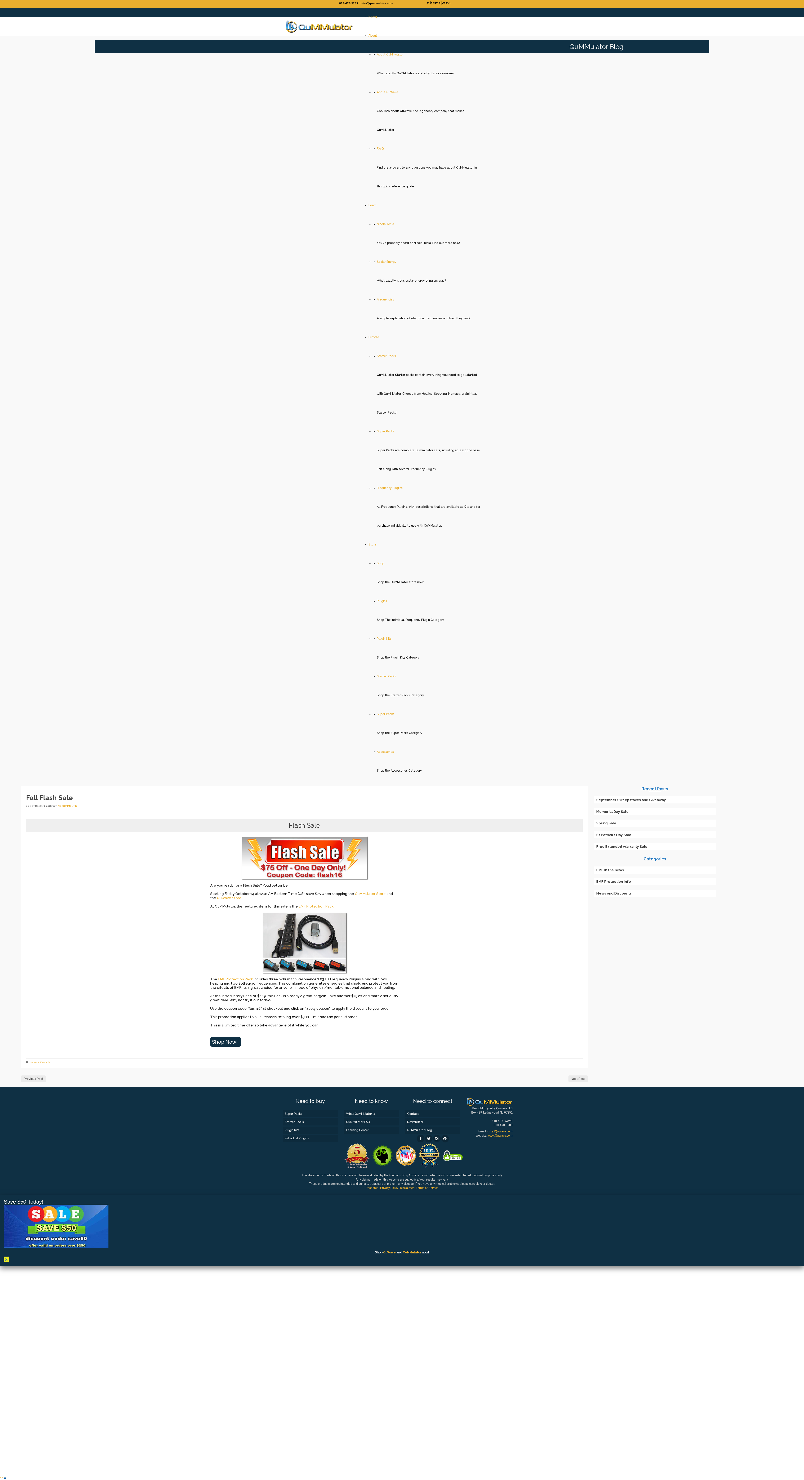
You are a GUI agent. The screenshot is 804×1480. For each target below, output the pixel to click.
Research (372, 1188)
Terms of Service (427, 1188)
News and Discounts (39, 1062)
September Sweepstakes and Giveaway (631, 800)
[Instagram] (437, 1138)
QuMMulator (412, 1252)
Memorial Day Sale (612, 812)
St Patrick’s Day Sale (613, 835)
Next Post (578, 1078)
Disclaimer (407, 1188)
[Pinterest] (445, 1138)
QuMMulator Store (370, 894)
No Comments (67, 806)
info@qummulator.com (377, 3)
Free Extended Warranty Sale (621, 846)
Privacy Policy (389, 1188)
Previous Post (33, 1078)
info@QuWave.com (500, 1131)
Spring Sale (606, 823)
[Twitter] (429, 1138)
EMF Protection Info (613, 881)
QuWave (389, 1252)
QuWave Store (229, 898)
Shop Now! (224, 1042)
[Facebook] (420, 1138)
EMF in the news (610, 870)
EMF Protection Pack (316, 906)
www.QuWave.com (500, 1135)
